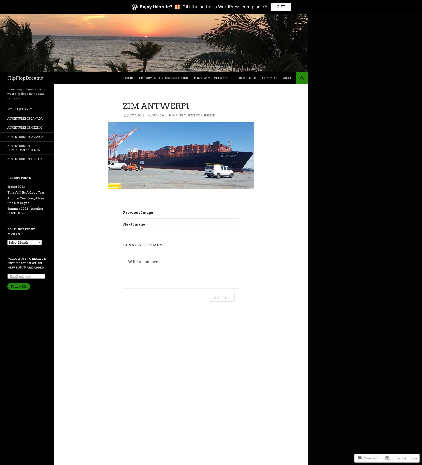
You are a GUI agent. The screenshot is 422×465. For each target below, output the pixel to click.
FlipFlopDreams (25, 78)
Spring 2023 (16, 186)
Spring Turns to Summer (193, 115)
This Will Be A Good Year (25, 192)
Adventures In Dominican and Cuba (23, 148)
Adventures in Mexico (24, 127)
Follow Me (19, 286)
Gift (280, 7)
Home (128, 78)
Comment (222, 297)
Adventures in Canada (24, 118)
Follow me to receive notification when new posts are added (26, 263)
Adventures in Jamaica (25, 137)
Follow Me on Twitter (212, 78)
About (288, 78)
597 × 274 (158, 115)
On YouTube (247, 78)
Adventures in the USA (24, 159)
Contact (269, 78)
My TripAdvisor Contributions (163, 78)
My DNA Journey (19, 109)
